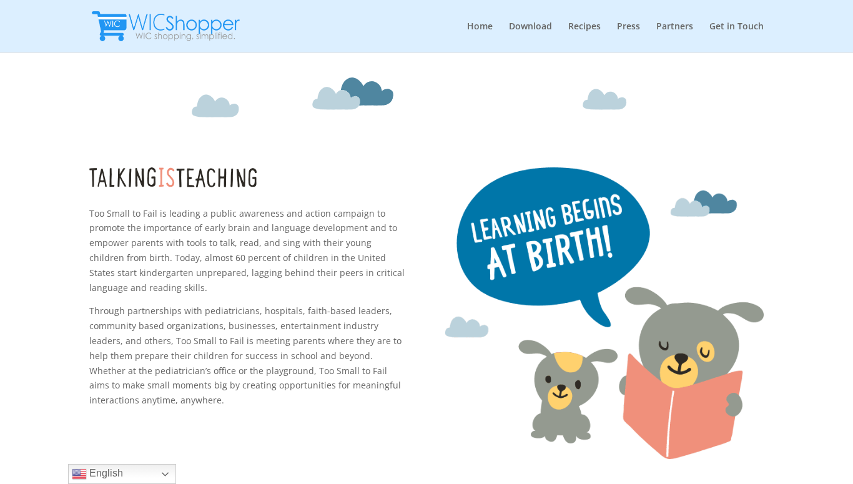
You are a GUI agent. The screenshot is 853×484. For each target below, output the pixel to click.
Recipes (584, 27)
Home (480, 27)
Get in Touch (736, 27)
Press (628, 27)
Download (530, 27)
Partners (674, 27)
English (105, 473)
